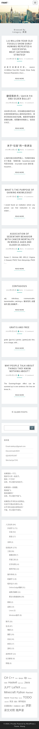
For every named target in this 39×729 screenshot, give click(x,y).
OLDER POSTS (20, 412)
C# (6, 677)
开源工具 (12, 560)
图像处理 (12, 555)
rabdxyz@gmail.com (17, 446)
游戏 (9, 648)
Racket (29, 692)
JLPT (7, 687)
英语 (10, 536)
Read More (20, 78)
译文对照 (9, 710)
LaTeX (16, 687)
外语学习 (10, 528)
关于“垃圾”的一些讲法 (19, 145)
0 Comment (28, 59)
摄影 (9, 634)
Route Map (14, 698)
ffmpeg (29, 678)
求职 (28, 705)
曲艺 (23, 706)
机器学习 (10, 579)
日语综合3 (17, 706)
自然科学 (9, 654)
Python (21, 692)
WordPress (30, 724)
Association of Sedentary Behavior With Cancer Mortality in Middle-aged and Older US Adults (19, 239)
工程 (9, 551)
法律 (9, 542)
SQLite (20, 698)
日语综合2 (8, 706)
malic (21, 59)
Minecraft (10, 692)
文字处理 (12, 564)
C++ (11, 677)
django (21, 678)
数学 (7, 621)
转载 (7, 663)
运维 (9, 607)
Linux (11, 610)
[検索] (32, 428)
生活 (7, 626)
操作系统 (10, 574)
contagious (19, 286)
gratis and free (19, 327)
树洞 (9, 644)
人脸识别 (6, 701)
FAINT (4, 3)
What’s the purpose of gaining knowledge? (19, 191)
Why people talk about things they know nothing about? (19, 368)
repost (6, 698)
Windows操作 (14, 615)
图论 (15, 701)
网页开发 (12, 569)
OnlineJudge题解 (15, 587)
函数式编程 (13, 592)
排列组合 (22, 701)
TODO (27, 697)
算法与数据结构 (15, 597)
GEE (5, 683)
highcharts (20, 683)
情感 (9, 630)
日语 (10, 532)
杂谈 (9, 639)
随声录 (20, 710)
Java (27, 682)
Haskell (12, 682)
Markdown (23, 688)
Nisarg (22, 726)
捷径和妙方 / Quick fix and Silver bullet (19, 97)
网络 (9, 602)
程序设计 (10, 584)
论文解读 (9, 658)
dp (25, 677)
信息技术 (9, 548)
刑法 (11, 701)
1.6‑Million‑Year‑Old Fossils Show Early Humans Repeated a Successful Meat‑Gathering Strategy (19, 47)
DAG (16, 678)
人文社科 (9, 525)
